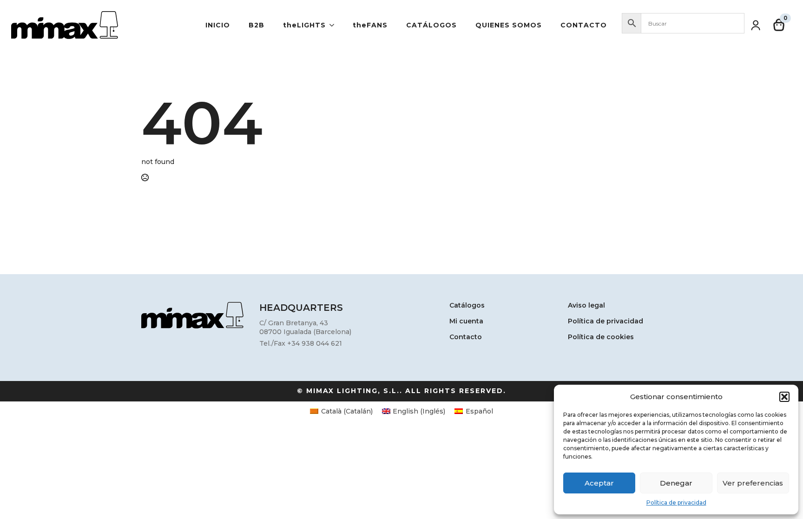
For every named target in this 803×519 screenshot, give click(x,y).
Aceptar (599, 483)
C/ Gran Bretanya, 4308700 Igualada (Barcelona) (305, 327)
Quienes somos (508, 25)
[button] (784, 396)
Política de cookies (601, 337)
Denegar (676, 483)
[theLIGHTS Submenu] (334, 25)
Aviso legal (586, 305)
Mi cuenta (466, 321)
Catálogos (431, 25)
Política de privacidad (676, 502)
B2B (256, 25)
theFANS (370, 25)
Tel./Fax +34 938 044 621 (300, 343)
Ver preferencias (753, 483)
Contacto (583, 25)
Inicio (217, 25)
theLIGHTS (304, 25)
